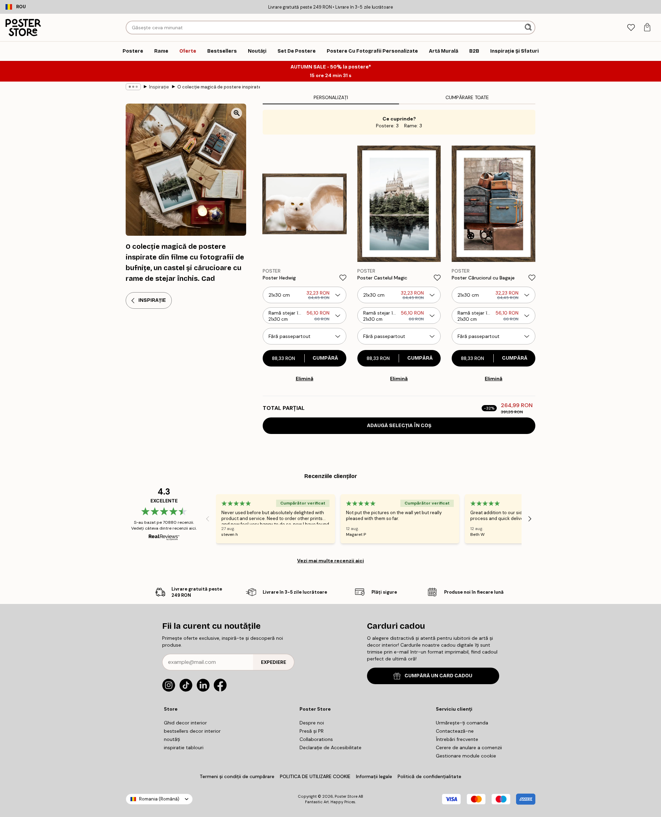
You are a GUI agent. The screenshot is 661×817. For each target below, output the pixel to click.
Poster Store (346, 796)
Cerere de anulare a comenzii (469, 747)
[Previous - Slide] (207, 518)
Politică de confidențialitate (429, 776)
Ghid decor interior (185, 723)
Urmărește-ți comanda (462, 723)
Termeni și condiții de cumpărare (237, 776)
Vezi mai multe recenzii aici (330, 561)
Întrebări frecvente (457, 739)
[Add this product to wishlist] (342, 277)
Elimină (304, 378)
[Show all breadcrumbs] (133, 86)
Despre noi (312, 723)
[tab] (631, 27)
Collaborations (316, 739)
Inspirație (159, 87)
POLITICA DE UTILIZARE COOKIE (315, 776)
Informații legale (374, 776)
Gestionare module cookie (466, 756)
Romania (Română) (159, 799)
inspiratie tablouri (183, 747)
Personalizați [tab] (331, 97)
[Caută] (529, 27)
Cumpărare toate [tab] (467, 97)
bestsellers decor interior (192, 731)
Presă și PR (312, 731)
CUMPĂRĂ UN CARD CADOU (438, 676)
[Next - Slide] (529, 518)
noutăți (172, 739)
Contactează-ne (455, 731)
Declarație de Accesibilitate (330, 747)
